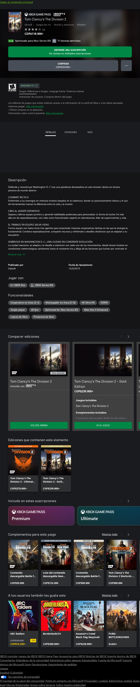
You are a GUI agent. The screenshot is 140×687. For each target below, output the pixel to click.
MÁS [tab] (90, 132)
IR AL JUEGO (103, 425)
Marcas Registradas (17, 685)
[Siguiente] (128, 336)
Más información (35, 106)
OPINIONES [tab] (71, 132)
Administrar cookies (120, 681)
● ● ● (126, 65)
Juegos (4, 668)
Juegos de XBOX (28, 656)
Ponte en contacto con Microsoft (64, 681)
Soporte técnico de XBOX (121, 656)
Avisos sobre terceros (42, 685)
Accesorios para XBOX (72, 656)
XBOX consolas (9, 656)
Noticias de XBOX (96, 656)
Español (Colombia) (11, 672)
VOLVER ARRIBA (39, 425)
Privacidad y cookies (96, 681)
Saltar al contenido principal (16, 2)
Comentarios (7, 660)
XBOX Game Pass (48, 656)
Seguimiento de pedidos (62, 664)
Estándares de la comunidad (32, 660)
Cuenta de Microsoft (110, 660)
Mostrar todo (109, 534)
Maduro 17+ (27, 86)
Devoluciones (39, 664)
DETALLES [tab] (51, 132)
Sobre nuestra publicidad (71, 685)
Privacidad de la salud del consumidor (22, 681)
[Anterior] (121, 336)
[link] (23, 468)
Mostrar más (15, 254)
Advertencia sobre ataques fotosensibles (73, 660)
